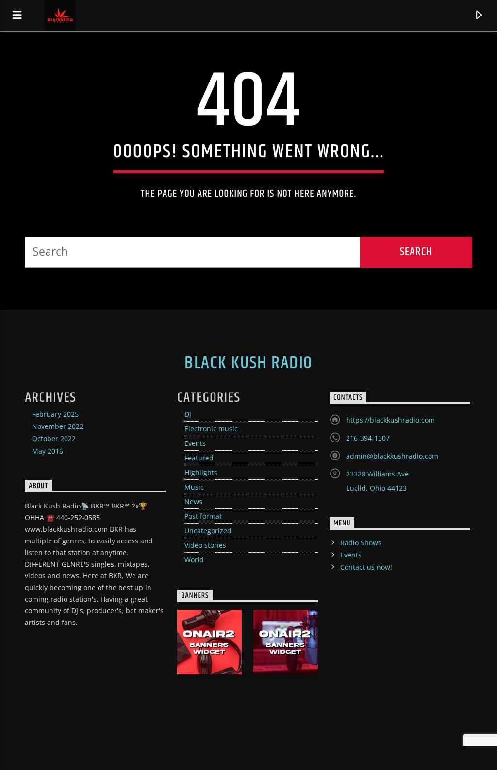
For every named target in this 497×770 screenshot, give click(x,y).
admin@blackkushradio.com (392, 455)
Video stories (205, 545)
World (194, 559)
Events (195, 443)
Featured (199, 457)
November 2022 (57, 426)
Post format (203, 516)
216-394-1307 (368, 437)
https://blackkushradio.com (390, 420)
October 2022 (54, 438)
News (193, 501)
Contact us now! (366, 567)
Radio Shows (360, 542)
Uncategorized (208, 530)
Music (194, 486)
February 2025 (55, 414)
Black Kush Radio (248, 363)
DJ (187, 414)
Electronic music (211, 428)
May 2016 (47, 451)
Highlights (200, 472)
